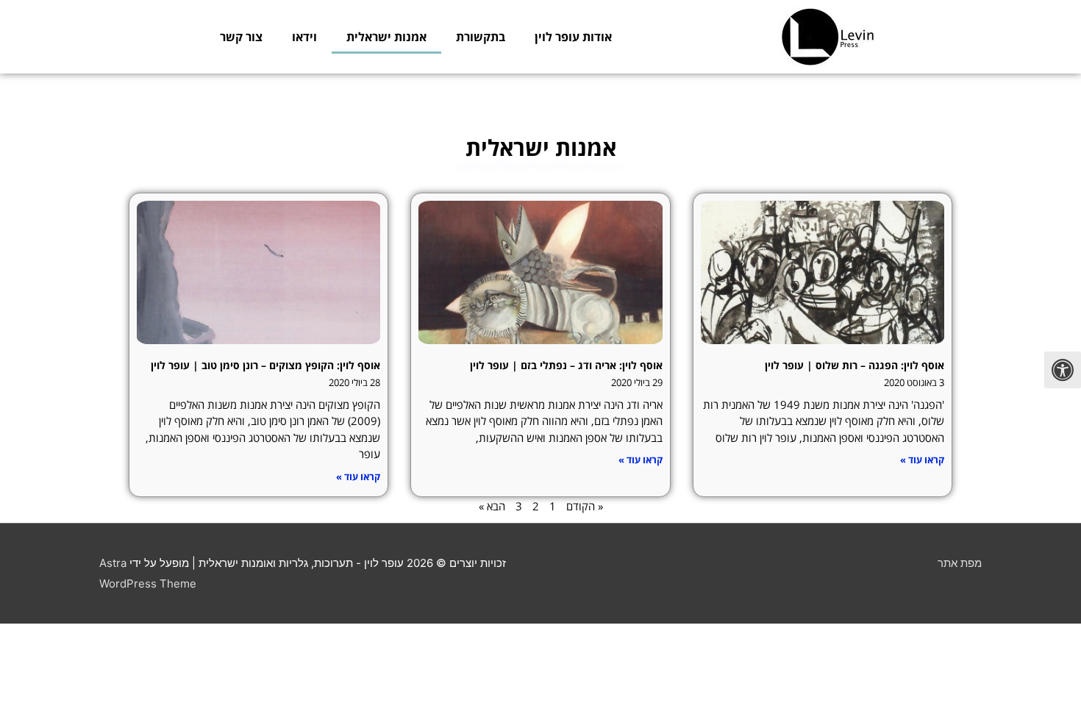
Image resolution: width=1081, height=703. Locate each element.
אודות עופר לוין (573, 37)
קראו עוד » (922, 459)
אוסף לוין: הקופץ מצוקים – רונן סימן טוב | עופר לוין (265, 365)
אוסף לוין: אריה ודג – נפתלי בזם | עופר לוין (566, 365)
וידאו (304, 37)
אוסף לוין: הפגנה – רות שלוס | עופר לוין (854, 365)
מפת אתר (960, 563)
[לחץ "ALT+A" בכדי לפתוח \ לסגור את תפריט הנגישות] (1062, 370)
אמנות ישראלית (386, 37)
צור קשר (241, 37)
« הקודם (584, 506)
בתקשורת (480, 37)
